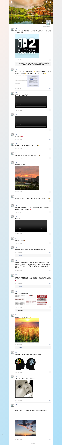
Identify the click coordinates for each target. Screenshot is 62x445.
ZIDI (17, 63)
